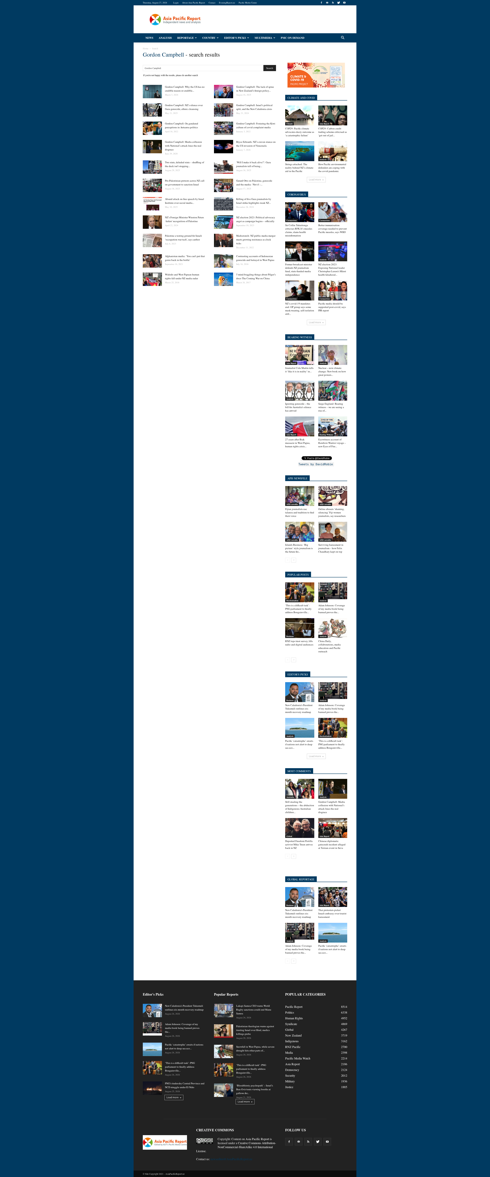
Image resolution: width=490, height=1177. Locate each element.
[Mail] (327, 2)
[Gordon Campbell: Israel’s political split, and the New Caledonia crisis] (223, 110)
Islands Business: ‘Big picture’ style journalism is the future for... (299, 548)
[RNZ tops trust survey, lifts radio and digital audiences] (299, 628)
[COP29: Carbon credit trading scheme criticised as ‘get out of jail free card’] (332, 115)
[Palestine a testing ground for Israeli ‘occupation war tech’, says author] (152, 240)
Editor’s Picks (235, 38)
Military (290, 1081)
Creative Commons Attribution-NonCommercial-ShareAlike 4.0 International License (236, 1147)
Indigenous (292, 1041)
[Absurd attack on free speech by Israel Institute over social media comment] (152, 203)
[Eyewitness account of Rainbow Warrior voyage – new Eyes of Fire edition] (332, 426)
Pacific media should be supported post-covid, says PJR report (332, 307)
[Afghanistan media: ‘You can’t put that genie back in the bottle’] (152, 261)
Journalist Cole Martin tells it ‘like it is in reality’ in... (299, 369)
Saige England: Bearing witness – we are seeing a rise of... (331, 407)
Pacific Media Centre (248, 2)
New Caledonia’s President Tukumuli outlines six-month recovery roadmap (299, 708)
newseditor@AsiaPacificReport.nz (231, 1159)
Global (289, 836)
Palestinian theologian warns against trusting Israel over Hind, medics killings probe (255, 1030)
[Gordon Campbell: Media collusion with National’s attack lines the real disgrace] (152, 146)
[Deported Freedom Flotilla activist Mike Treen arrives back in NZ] (299, 828)
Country (209, 38)
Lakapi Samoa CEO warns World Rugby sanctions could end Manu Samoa (253, 1009)
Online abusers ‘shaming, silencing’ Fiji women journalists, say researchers (332, 512)
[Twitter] (338, 2)
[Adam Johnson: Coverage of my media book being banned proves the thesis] (332, 592)
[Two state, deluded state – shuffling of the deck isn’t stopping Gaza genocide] (152, 167)
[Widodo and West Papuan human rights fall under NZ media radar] (152, 279)
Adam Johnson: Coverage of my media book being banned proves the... (331, 609)
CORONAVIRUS (296, 194)
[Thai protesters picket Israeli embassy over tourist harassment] (332, 897)
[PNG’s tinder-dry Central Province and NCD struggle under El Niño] (152, 1088)
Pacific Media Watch (297, 1058)
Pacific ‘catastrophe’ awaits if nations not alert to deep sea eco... (299, 744)
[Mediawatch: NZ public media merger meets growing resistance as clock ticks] (223, 240)
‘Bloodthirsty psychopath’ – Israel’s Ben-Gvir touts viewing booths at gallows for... (254, 1089)
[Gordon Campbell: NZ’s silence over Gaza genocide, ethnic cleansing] (152, 110)
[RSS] (333, 2)
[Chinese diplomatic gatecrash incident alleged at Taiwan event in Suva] (332, 828)
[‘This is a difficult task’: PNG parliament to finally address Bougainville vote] (299, 592)
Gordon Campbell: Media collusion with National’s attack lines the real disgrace (183, 145)
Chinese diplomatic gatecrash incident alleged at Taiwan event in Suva (331, 844)
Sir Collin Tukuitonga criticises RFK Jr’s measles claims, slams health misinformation (298, 230)
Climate (289, 123)
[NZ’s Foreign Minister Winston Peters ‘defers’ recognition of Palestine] (152, 222)
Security (290, 1075)
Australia (290, 797)
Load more (315, 179)
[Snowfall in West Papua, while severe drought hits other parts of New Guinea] (223, 1051)
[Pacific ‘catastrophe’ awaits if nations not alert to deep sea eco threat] (299, 728)
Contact (212, 2)
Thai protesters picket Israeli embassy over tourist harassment (332, 913)
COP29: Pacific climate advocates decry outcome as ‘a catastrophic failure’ (299, 132)
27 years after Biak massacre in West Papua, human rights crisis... (297, 443)
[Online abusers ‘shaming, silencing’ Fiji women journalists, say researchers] (332, 496)
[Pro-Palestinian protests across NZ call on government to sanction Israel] (152, 185)
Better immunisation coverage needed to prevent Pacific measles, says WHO (332, 228)
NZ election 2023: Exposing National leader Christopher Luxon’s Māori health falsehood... (332, 269)
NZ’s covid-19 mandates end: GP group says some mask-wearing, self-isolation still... (299, 309)
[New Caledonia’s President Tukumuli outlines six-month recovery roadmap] (299, 692)
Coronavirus (291, 220)
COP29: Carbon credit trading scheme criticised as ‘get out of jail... (332, 132)
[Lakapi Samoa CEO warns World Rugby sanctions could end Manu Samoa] (223, 1010)
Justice (289, 1087)
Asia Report (324, 123)
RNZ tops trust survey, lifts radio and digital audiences (299, 642)
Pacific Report (293, 1007)
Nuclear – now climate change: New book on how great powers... (332, 371)
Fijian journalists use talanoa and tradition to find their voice (299, 512)
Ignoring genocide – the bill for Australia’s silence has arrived (298, 407)
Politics (289, 1012)
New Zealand (293, 1035)
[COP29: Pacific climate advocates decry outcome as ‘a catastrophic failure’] (299, 115)
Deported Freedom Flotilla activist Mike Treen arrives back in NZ (299, 844)
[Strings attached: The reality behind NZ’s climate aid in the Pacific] (299, 151)
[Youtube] (344, 2)
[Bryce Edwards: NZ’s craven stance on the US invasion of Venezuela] (223, 146)
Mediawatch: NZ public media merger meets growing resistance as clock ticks (255, 239)
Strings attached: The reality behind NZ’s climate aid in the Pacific (299, 167)
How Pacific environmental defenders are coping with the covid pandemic (332, 167)
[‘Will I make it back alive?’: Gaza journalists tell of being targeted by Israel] (223, 167)
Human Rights (294, 1018)
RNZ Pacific (293, 1047)
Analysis (165, 38)
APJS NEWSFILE (297, 478)
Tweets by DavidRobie (315, 464)
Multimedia (263, 38)
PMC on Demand (292, 38)
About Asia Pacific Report (193, 2)
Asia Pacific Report (257, 1139)
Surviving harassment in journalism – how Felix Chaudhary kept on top (330, 548)
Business (290, 636)
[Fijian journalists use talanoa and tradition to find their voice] (299, 496)
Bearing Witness (326, 434)
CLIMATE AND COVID (301, 98)
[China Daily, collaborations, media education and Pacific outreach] (332, 628)
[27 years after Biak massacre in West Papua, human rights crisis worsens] (299, 426)
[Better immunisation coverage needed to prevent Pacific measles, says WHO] (332, 212)
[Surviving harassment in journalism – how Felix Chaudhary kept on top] (332, 532)
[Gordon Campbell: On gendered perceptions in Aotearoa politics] (152, 128)
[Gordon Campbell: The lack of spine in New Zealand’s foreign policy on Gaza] (223, 91)
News (149, 38)
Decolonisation (292, 600)
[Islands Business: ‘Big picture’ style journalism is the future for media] (299, 532)
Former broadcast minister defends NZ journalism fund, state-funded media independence (298, 269)
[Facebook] (321, 2)
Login (176, 2)
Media (289, 1052)
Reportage (185, 38)
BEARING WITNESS (299, 337)
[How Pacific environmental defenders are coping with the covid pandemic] (332, 151)
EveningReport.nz (227, 2)
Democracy (292, 1070)
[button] (342, 37)
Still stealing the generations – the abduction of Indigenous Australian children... (299, 807)
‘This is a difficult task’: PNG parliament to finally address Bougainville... (298, 609)
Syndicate (291, 1024)
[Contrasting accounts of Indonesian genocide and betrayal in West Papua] (223, 261)
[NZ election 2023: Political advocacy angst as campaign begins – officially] (223, 222)
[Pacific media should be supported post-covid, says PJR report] (332, 290)
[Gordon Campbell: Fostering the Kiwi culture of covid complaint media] (223, 128)
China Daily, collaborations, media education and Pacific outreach (329, 646)
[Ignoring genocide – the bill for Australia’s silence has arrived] (299, 391)
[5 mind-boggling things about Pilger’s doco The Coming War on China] (223, 279)
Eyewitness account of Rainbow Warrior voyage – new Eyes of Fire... (332, 443)
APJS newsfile (292, 504)
